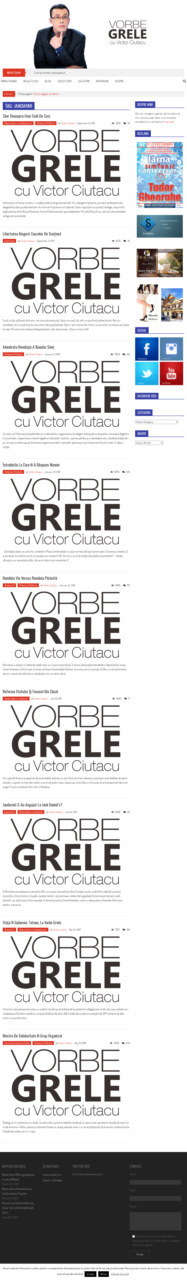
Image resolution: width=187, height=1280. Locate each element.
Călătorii (83, 81)
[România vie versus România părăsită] (66, 625)
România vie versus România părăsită (30, 578)
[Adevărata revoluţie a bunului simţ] (66, 394)
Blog (48, 81)
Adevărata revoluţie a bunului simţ (28, 347)
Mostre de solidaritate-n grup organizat (32, 1036)
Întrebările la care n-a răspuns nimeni (31, 465)
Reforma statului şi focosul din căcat (30, 691)
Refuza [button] (103, 1274)
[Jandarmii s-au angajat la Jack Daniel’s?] (66, 851)
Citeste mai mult (120, 1274)
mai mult (169, 121)
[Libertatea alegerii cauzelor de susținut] (66, 280)
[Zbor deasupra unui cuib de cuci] (66, 163)
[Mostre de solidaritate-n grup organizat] (66, 1083)
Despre (119, 81)
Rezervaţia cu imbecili (16, 698)
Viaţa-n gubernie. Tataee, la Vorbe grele (32, 922)
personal (9, 241)
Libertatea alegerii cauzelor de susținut (32, 234)
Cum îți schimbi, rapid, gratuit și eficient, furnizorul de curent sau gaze (72, 72)
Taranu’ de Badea (52, 1180)
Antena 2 (9, 929)
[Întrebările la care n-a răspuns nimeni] (66, 512)
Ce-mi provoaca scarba (17, 1043)
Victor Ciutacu (68, 123)
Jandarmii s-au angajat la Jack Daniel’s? (32, 804)
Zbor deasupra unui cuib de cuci (26, 116)
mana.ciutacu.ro (52, 1174)
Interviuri (102, 81)
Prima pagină (9, 81)
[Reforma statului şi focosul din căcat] (66, 738)
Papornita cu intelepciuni (18, 123)
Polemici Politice (46, 123)
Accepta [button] (90, 1274)
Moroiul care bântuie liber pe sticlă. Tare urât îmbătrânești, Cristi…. (18, 1207)
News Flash (30, 81)
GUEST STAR (64, 81)
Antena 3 (9, 585)
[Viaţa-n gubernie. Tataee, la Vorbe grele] (66, 969)
